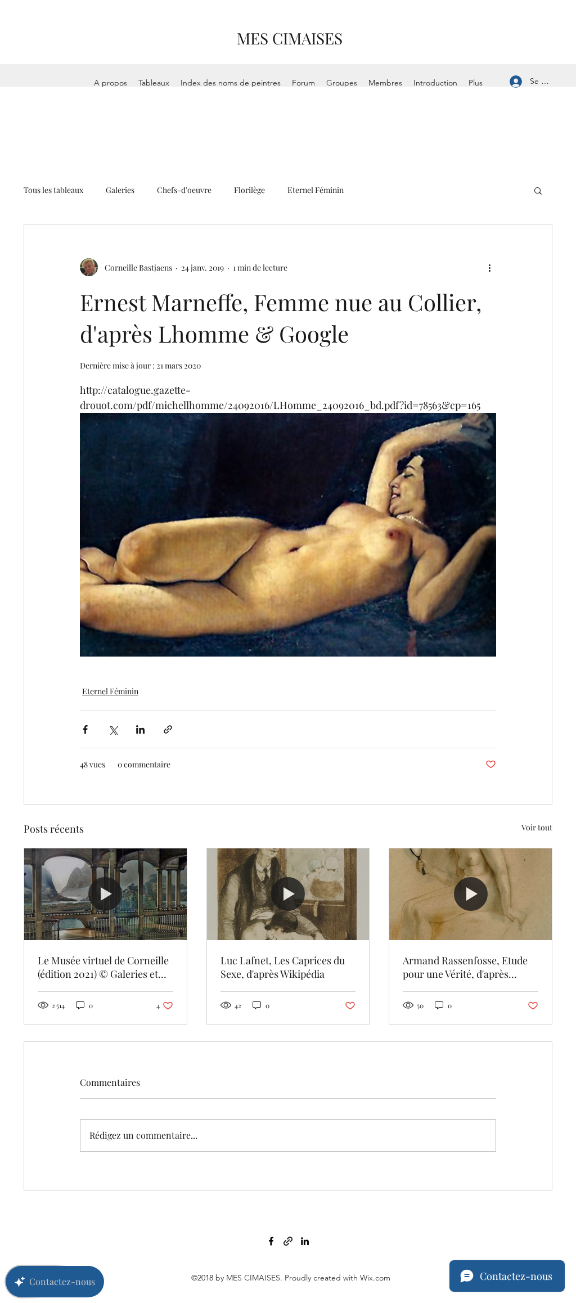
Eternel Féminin (315, 190)
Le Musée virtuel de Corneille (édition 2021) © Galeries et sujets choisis (103, 967)
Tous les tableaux (53, 190)
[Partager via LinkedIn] (140, 729)
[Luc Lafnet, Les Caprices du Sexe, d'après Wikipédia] (288, 894)
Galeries (120, 190)
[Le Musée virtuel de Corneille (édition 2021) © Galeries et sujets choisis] (105, 894)
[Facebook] (271, 1241)
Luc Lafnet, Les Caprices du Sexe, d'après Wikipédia (282, 967)
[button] (538, 190)
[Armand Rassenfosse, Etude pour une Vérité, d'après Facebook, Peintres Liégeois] (470, 894)
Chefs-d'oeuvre (184, 190)
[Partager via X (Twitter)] (112, 729)
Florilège (249, 190)
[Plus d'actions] (489, 267)
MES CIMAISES (290, 38)
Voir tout (536, 827)
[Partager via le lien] (168, 729)
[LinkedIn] (304, 1241)
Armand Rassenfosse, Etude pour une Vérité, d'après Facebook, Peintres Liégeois (466, 967)
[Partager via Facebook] (85, 729)
